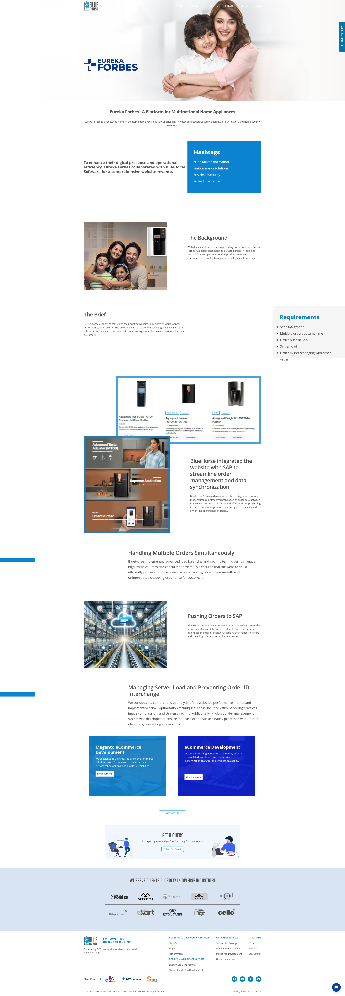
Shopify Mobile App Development (186, 970)
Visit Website (172, 813)
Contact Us (254, 953)
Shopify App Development (182, 964)
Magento (173, 948)
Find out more (104, 773)
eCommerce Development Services (189, 937)
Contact (245, 5)
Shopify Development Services (186, 958)
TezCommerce (176, 953)
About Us (213, 5)
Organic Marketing (225, 959)
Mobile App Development (229, 953)
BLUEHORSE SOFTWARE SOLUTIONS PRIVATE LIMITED (118, 991)
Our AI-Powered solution (228, 948)
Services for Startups (227, 943)
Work (179, 5)
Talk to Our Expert (172, 849)
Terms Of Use (254, 991)
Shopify (173, 943)
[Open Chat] (336, 987)
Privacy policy (239, 991)
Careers (229, 5)
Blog (259, 5)
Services (194, 5)
